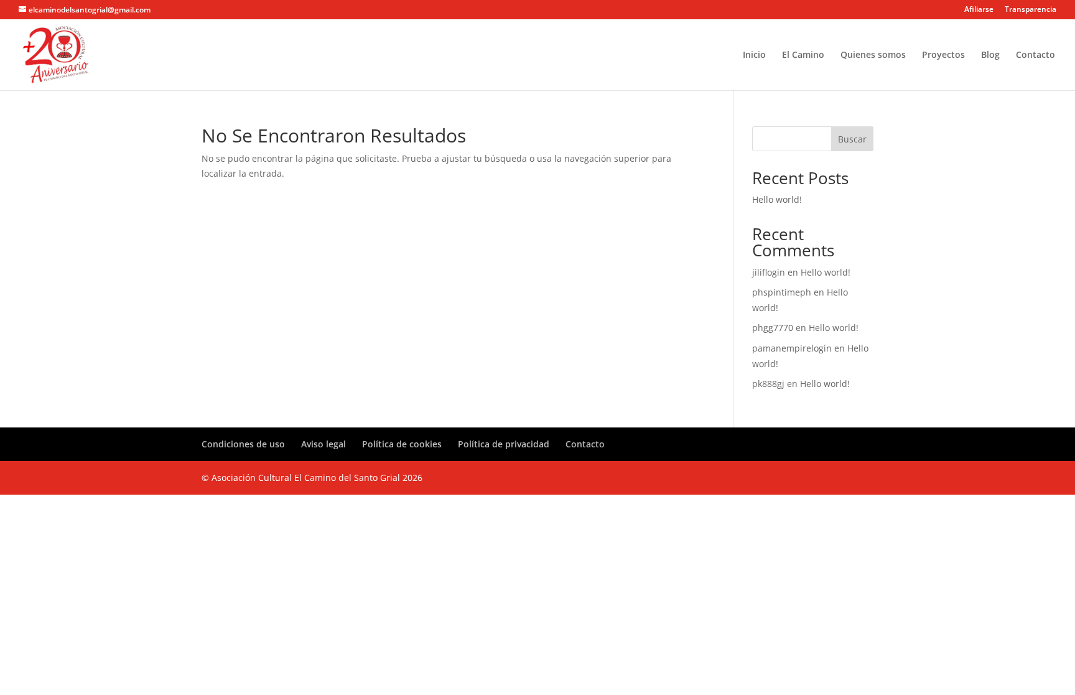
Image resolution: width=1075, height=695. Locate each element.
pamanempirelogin (792, 348)
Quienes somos (873, 55)
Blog (990, 55)
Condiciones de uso (243, 444)
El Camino (803, 55)
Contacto (1035, 55)
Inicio (754, 55)
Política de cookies (402, 444)
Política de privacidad (503, 444)
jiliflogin (768, 272)
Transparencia (1030, 10)
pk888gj (768, 383)
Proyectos (943, 55)
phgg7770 (772, 328)
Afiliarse (979, 10)
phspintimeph (781, 292)
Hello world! (777, 199)
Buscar (852, 139)
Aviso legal (323, 444)
